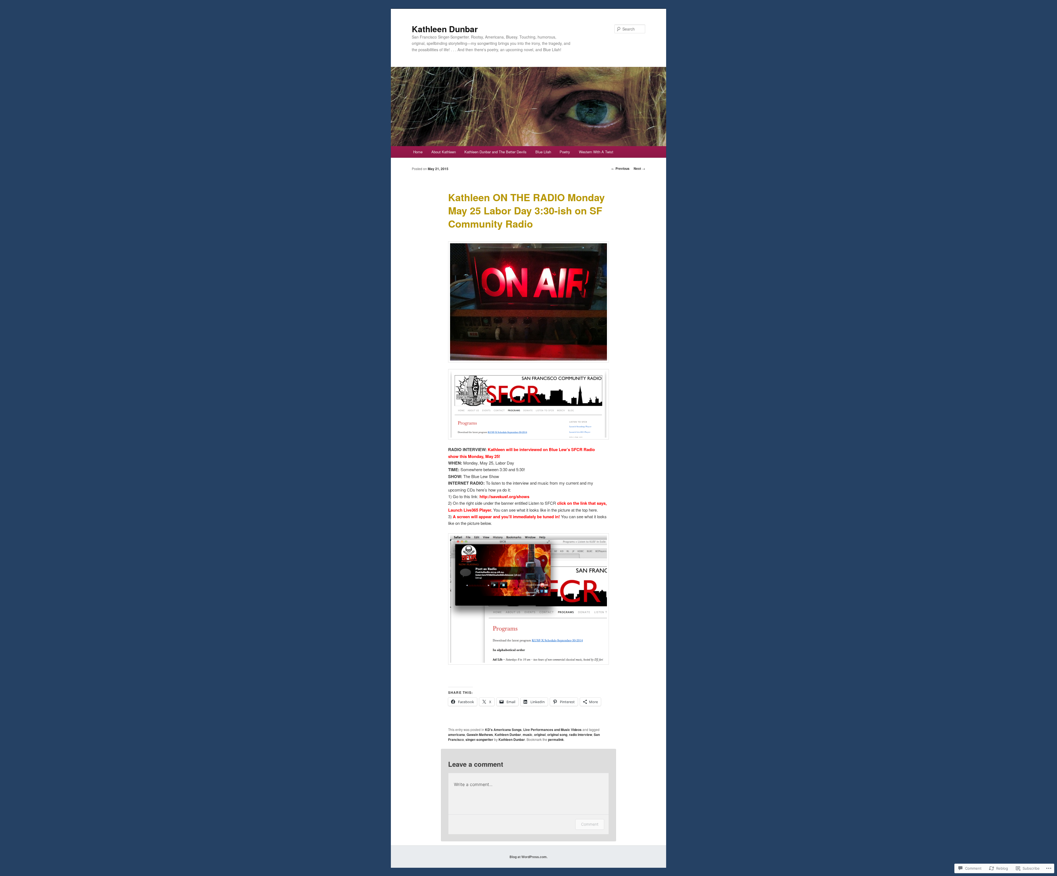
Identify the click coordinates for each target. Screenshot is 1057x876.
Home (418, 151)
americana (456, 734)
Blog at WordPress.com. (528, 856)
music (527, 734)
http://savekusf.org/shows (504, 496)
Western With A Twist (596, 151)
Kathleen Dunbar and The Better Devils (495, 151)
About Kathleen (443, 151)
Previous (620, 168)
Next (639, 168)
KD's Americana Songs (503, 729)
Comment (589, 824)
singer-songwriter (479, 739)
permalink (556, 739)
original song (557, 734)
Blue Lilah (543, 151)
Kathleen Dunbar (445, 29)
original (540, 734)
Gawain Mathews (480, 734)
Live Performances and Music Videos (552, 729)
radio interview (580, 734)
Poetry (565, 151)
